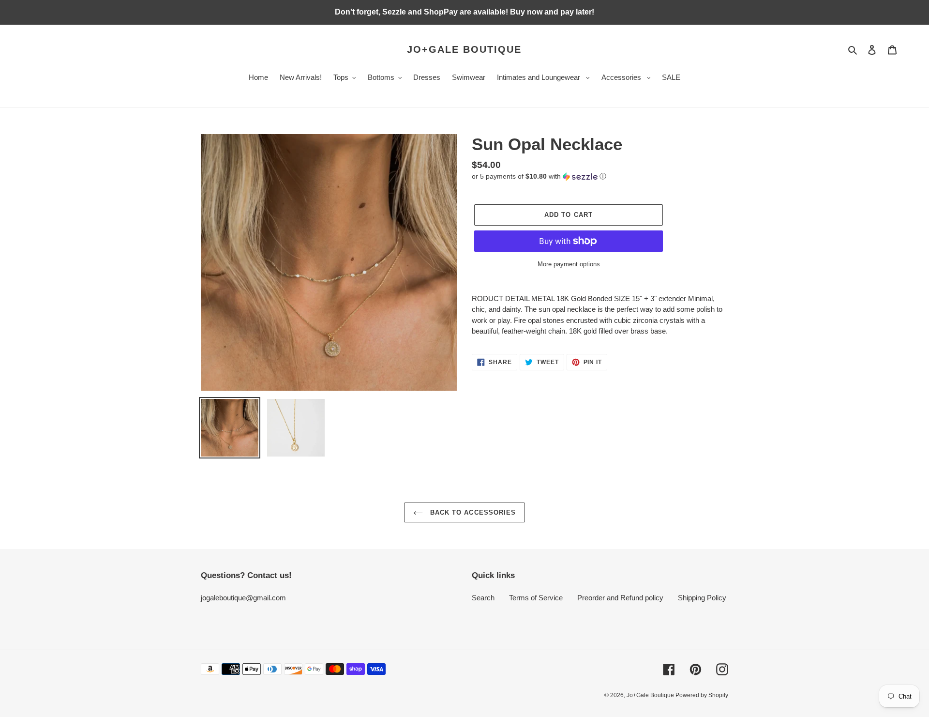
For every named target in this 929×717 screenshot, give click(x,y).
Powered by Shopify (701, 695)
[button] (539, 176)
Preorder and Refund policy (620, 598)
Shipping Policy (702, 598)
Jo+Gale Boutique (464, 49)
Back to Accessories (472, 512)
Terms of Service (536, 598)
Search (483, 598)
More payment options (569, 264)
